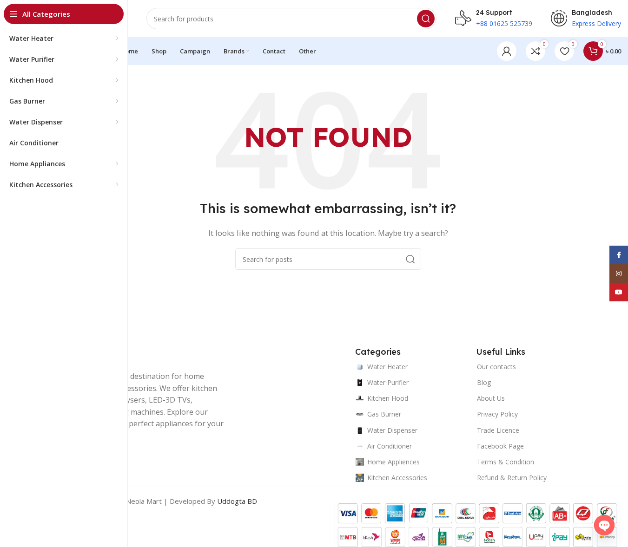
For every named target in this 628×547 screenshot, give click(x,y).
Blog (484, 382)
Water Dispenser (392, 430)
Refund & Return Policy (512, 477)
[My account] (506, 51)
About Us (491, 398)
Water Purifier (388, 382)
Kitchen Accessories (397, 477)
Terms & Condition (505, 461)
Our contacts (496, 366)
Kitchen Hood (387, 398)
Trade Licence (498, 430)
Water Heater (387, 366)
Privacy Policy (497, 414)
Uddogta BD (237, 501)
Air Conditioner (389, 446)
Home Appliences (393, 461)
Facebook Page (500, 446)
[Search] (426, 18)
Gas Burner (384, 414)
